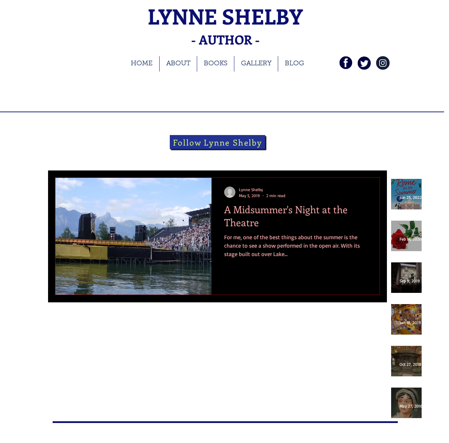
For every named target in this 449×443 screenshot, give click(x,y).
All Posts (64, 156)
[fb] (346, 63)
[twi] (364, 63)
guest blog (278, 156)
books (93, 156)
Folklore (244, 156)
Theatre (184, 156)
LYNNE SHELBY (225, 16)
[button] (371, 157)
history (154, 156)
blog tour (123, 156)
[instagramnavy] (383, 63)
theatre (214, 156)
